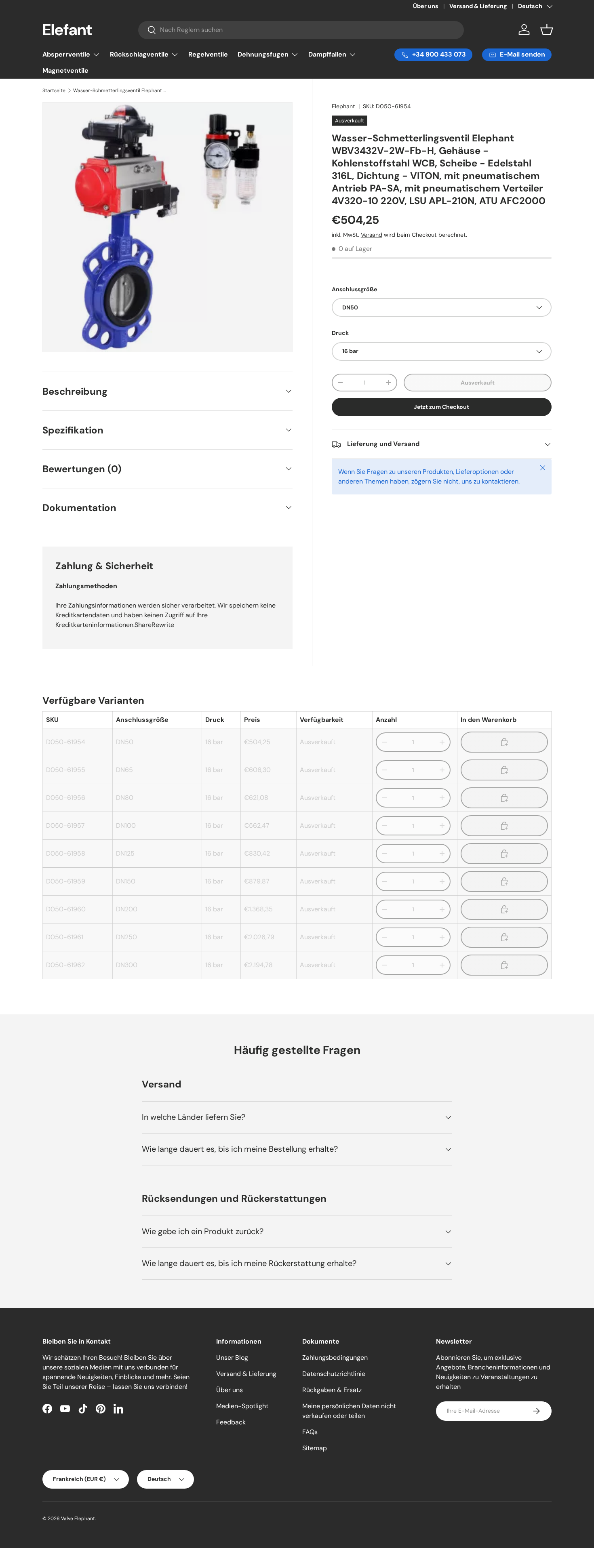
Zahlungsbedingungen (335, 1357)
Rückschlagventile (139, 54)
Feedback (231, 1422)
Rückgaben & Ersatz (332, 1390)
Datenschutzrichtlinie (333, 1373)
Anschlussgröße (354, 289)
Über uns (425, 6)
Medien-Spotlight (242, 1406)
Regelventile (208, 54)
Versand (371, 234)
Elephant (343, 106)
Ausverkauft (478, 382)
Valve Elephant (78, 1518)
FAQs (310, 1432)
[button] (547, 29)
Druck (340, 333)
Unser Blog (232, 1357)
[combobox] (301, 30)
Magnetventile (65, 70)
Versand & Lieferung (478, 6)
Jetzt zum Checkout (441, 407)
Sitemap (314, 1448)
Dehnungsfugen (263, 54)
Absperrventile (66, 54)
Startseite (53, 90)
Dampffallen (327, 54)
